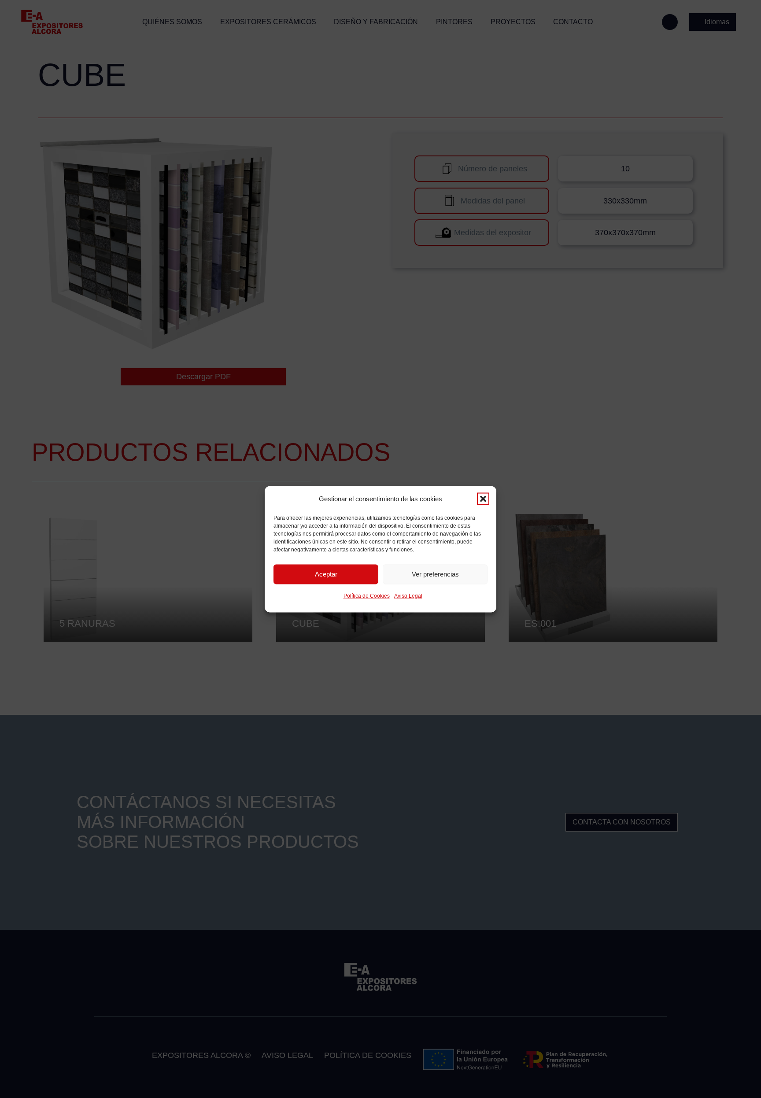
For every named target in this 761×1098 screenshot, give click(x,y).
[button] (483, 498)
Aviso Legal (408, 595)
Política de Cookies (367, 595)
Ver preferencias (435, 574)
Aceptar (326, 574)
